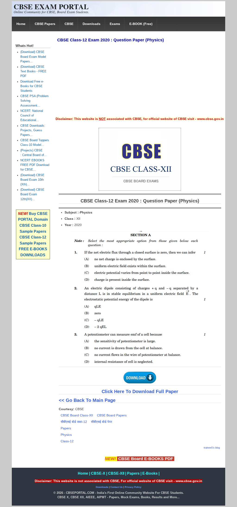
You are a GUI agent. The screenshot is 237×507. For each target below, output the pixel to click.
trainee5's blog (212, 447)
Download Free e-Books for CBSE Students (32, 86)
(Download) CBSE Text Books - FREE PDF (33, 71)
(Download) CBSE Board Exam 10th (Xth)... (32, 180)
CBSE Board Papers (112, 415)
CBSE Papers (45, 24)
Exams (115, 24)
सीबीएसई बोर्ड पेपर (101, 422)
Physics (66, 435)
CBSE (69, 24)
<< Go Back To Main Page (87, 400)
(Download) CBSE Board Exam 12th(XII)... (32, 194)
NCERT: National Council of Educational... (31, 115)
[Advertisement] (139, 82)
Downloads (91, 24)
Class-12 (67, 441)
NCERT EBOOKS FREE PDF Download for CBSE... (34, 165)
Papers (66, 428)
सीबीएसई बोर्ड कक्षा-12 (74, 422)
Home (20, 24)
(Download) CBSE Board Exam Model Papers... (33, 56)
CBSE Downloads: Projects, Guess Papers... (32, 130)
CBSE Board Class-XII (77, 415)
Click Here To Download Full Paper (140, 391)
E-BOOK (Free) (141, 24)
